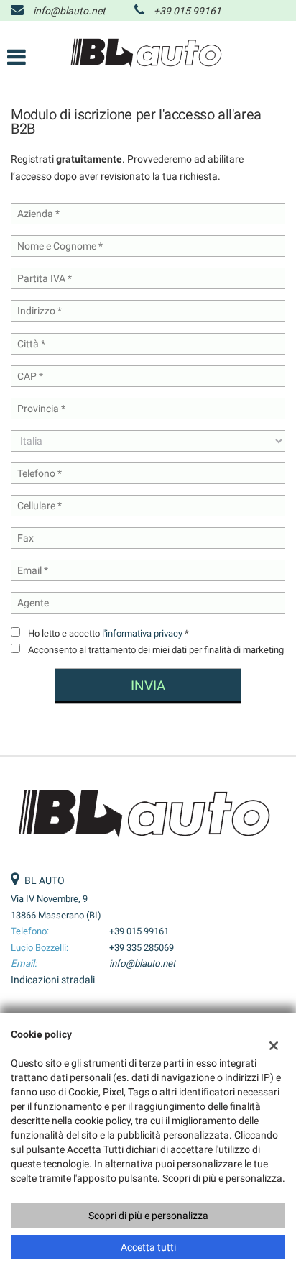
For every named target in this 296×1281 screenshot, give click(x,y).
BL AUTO (44, 880)
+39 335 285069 (141, 947)
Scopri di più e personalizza (148, 1215)
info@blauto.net (69, 11)
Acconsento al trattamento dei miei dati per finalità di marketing (156, 649)
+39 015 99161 (187, 11)
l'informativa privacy (142, 633)
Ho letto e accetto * (108, 633)
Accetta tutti (148, 1247)
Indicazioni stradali (53, 979)
